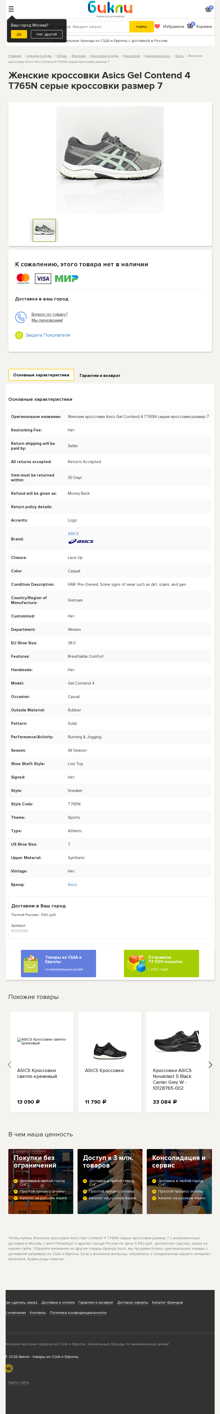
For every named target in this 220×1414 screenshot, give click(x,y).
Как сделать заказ (20, 1302)
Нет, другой (46, 34)
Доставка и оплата (58, 1302)
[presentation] (10, 1064)
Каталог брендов (167, 1302)
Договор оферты (132, 1302)
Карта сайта (18, 1382)
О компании (15, 1312)
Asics (179, 56)
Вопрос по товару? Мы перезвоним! (50, 317)
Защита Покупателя (48, 335)
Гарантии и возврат (100, 375)
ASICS (73, 533)
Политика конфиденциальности (78, 1312)
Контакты (38, 1312)
